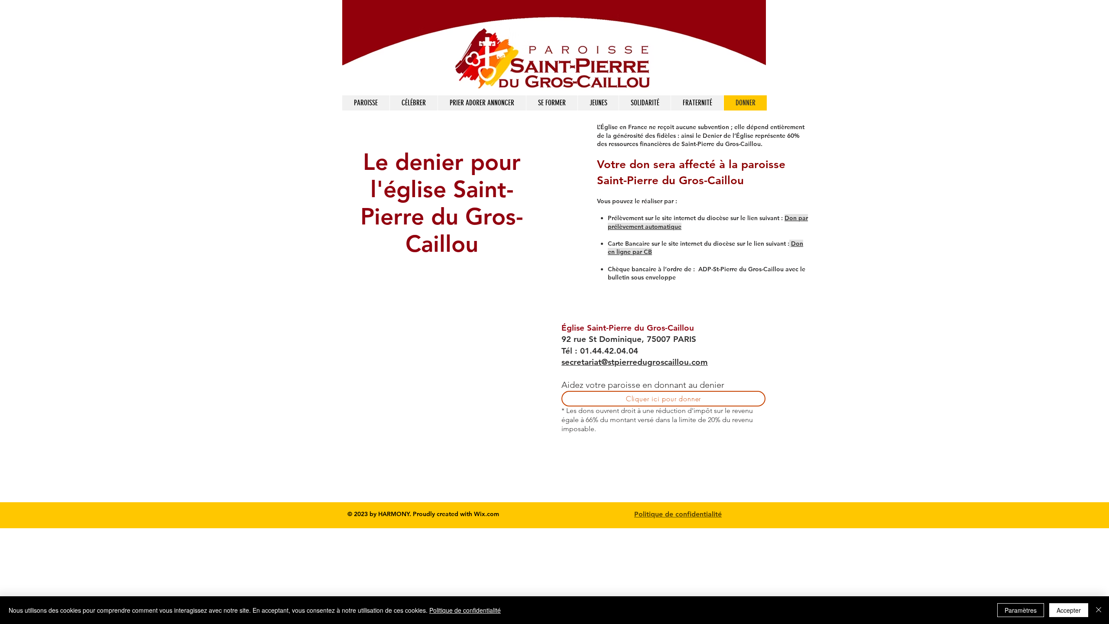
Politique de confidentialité (678, 514)
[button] (413, 102)
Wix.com (486, 514)
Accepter (1069, 610)
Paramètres (1021, 610)
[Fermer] (1098, 610)
